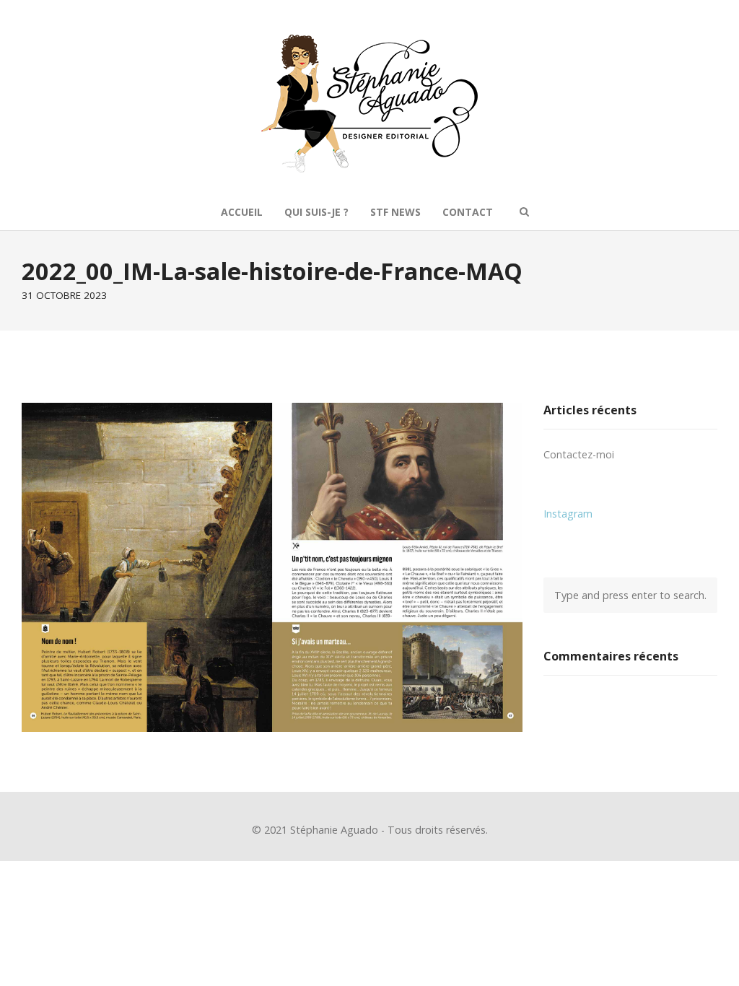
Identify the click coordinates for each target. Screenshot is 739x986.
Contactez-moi (578, 454)
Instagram (567, 513)
